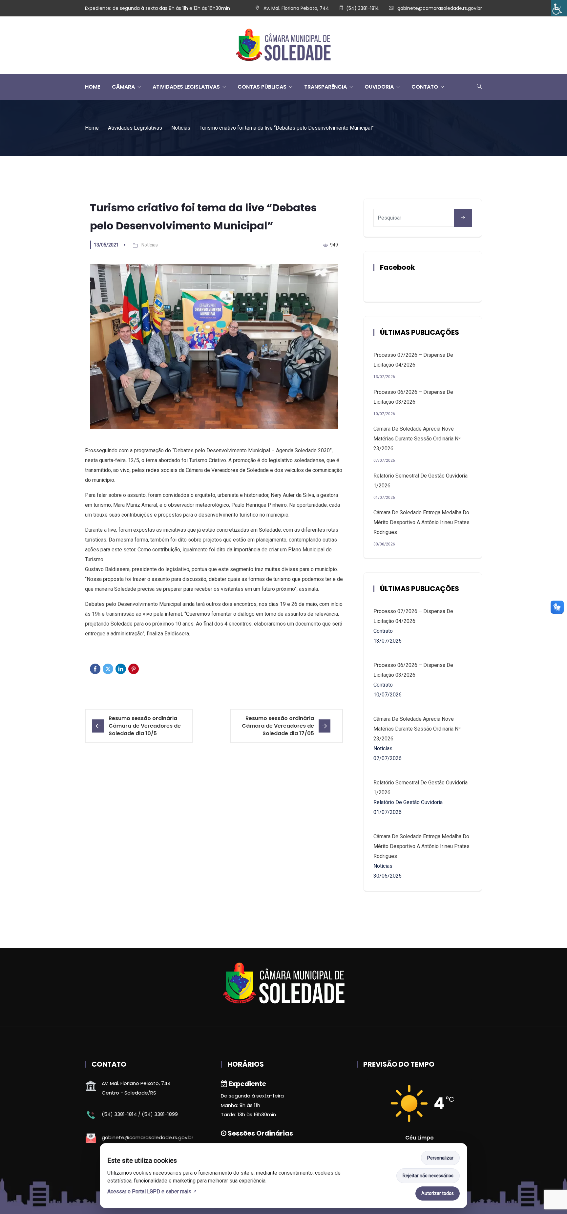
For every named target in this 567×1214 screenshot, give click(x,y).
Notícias (180, 128)
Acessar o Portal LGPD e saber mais (149, 1191)
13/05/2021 (106, 244)
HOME (92, 87)
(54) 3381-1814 (362, 8)
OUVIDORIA (379, 87)
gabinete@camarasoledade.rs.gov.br (439, 8)
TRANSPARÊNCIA (325, 87)
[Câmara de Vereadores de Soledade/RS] (283, 45)
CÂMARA (123, 87)
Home (92, 128)
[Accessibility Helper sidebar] (559, 8)
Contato (424, 87)
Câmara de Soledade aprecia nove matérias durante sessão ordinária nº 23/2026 (417, 439)
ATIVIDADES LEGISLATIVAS (186, 87)
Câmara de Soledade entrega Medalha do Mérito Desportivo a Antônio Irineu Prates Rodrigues (421, 522)
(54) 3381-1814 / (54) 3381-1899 (140, 1114)
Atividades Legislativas (135, 128)
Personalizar (440, 1158)
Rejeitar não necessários (428, 1175)
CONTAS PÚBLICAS (262, 87)
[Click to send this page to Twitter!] (108, 669)
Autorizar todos (437, 1193)
